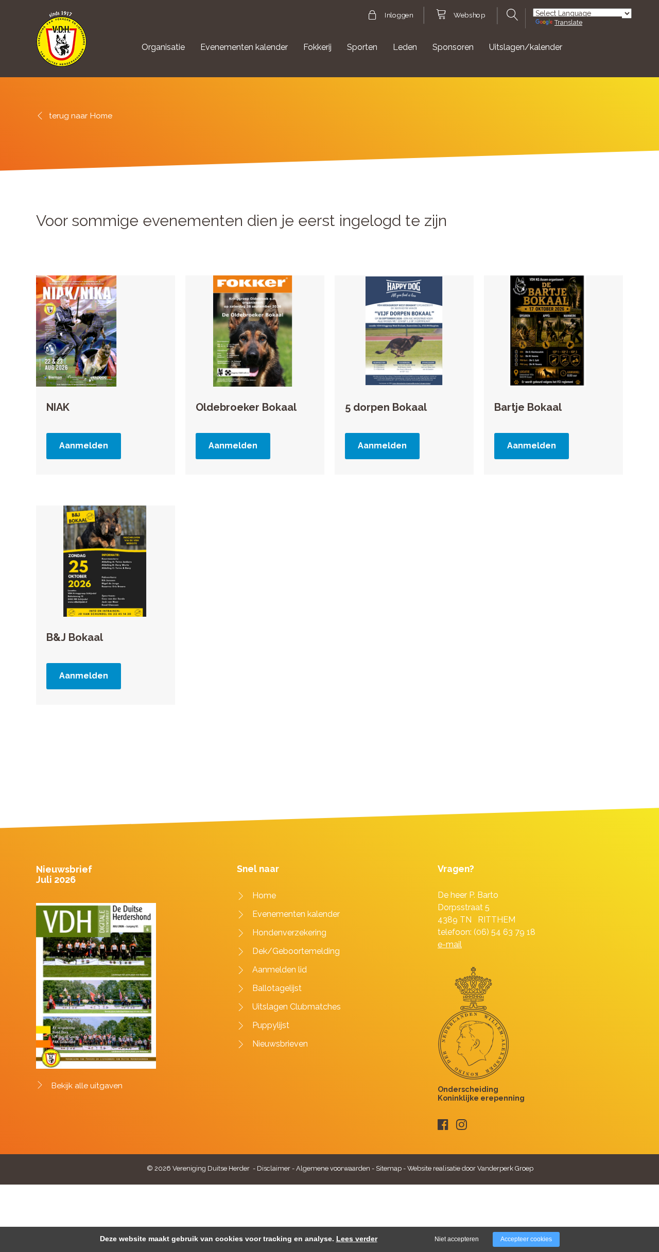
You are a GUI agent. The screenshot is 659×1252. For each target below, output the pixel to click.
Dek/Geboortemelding (296, 951)
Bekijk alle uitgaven (87, 1085)
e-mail (450, 944)
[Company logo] (61, 43)
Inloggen (399, 15)
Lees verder (356, 1238)
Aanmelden (83, 445)
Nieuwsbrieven (280, 1044)
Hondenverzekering (289, 932)
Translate (568, 22)
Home (101, 115)
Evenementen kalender (244, 47)
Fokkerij (317, 47)
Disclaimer (273, 1168)
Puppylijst (270, 1025)
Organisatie (163, 47)
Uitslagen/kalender (525, 47)
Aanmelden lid (279, 970)
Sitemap (389, 1168)
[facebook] (443, 1124)
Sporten (362, 47)
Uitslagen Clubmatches (296, 1007)
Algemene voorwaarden (333, 1168)
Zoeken (511, 15)
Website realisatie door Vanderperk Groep (470, 1168)
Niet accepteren (457, 1239)
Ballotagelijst (277, 988)
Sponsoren (453, 47)
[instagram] (461, 1124)
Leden (405, 47)
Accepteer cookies (526, 1239)
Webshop (469, 15)
